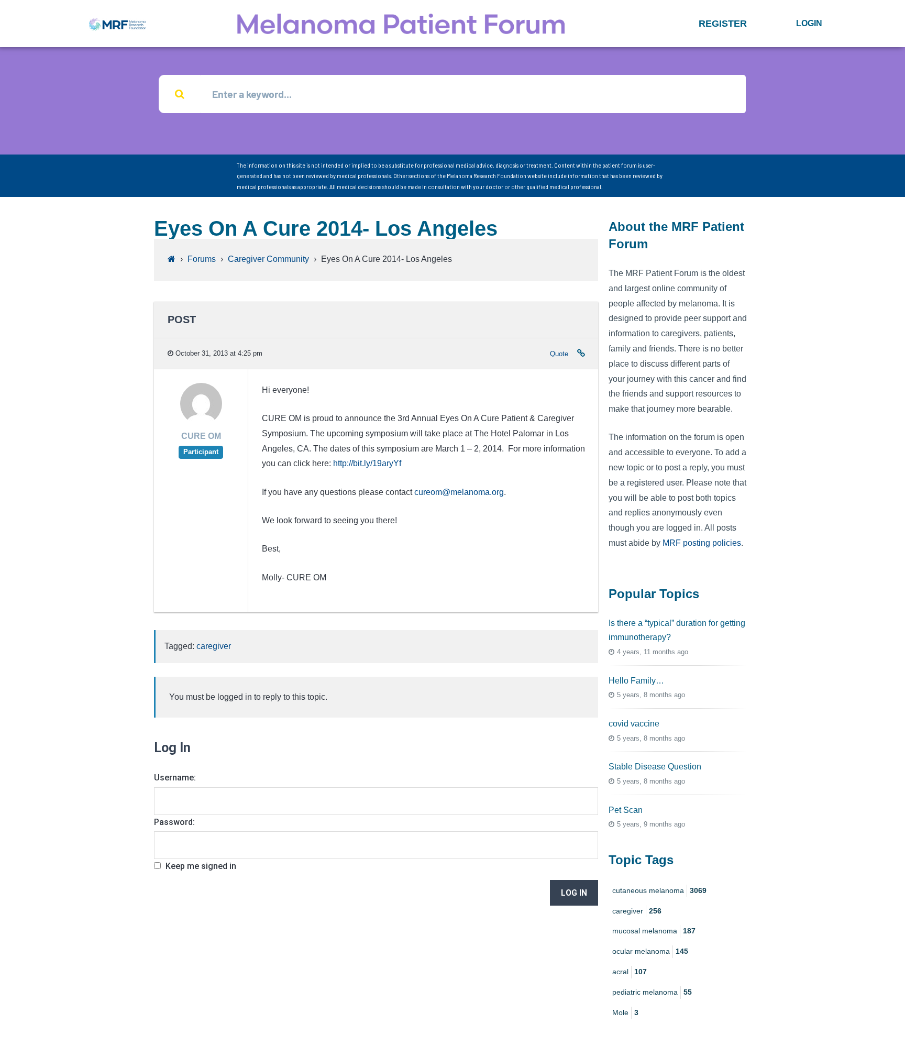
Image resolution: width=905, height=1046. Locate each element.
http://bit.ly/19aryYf (367, 463)
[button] (722, 24)
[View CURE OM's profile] (201, 421)
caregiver (213, 646)
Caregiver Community (268, 259)
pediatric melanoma (652, 992)
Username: (175, 778)
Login (809, 23)
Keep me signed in (200, 866)
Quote (559, 354)
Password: (174, 822)
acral (629, 971)
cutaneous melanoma (659, 890)
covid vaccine (634, 723)
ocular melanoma (650, 951)
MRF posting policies (702, 542)
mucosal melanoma (654, 931)
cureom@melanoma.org (459, 492)
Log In (574, 893)
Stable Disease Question (655, 766)
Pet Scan (626, 810)
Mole (625, 1012)
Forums (201, 259)
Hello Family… (636, 680)
